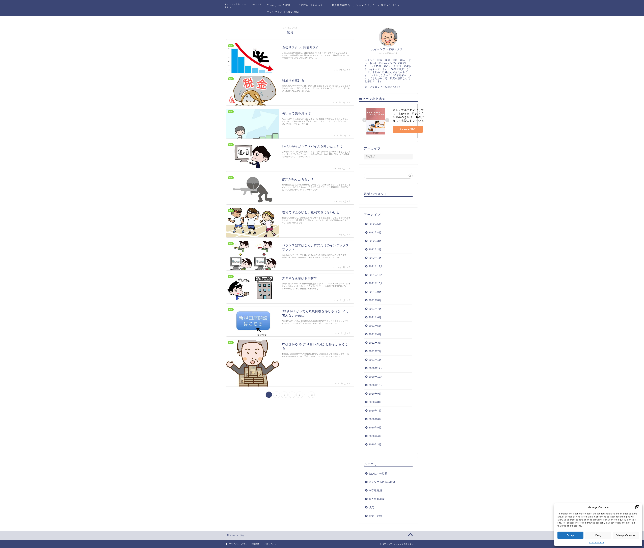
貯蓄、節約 (375, 515)
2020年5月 (375, 427)
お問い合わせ (270, 544)
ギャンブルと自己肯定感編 (283, 11)
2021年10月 (376, 283)
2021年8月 (375, 300)
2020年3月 (375, 444)
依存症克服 (375, 490)
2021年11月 (376, 274)
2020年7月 (375, 410)
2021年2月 (375, 351)
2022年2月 (375, 249)
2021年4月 (375, 334)
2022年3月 (375, 240)
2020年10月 (376, 385)
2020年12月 (376, 368)
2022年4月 (375, 232)
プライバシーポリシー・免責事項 (244, 544)
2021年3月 (375, 342)
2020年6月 (375, 419)
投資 (371, 507)
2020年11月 (376, 376)
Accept (570, 535)
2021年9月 (375, 291)
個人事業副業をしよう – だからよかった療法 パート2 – (365, 5)
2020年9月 (375, 393)
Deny (598, 535)
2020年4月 (375, 436)
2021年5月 (375, 325)
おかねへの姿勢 (378, 473)
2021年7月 (375, 308)
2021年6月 (375, 317)
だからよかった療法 (279, 5)
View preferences (625, 535)
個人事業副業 (377, 499)
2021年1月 (375, 359)
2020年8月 (375, 402)
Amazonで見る (407, 129)
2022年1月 (375, 257)
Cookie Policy (596, 542)
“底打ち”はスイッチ (311, 5)
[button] (637, 507)
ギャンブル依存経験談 (382, 482)
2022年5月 (375, 224)
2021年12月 (376, 266)
